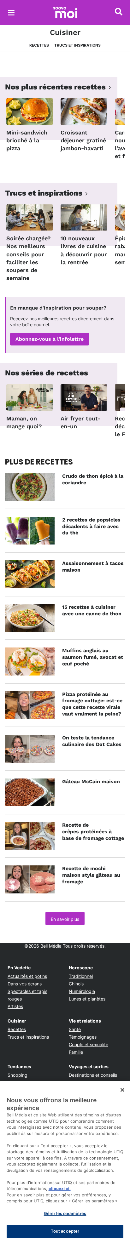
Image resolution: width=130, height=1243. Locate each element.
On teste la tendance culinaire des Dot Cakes (91, 741)
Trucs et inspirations (77, 45)
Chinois (76, 983)
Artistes (15, 1006)
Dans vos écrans (25, 983)
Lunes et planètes (87, 998)
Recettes (39, 45)
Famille (76, 1052)
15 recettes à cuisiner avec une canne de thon (91, 610)
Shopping (17, 1075)
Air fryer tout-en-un (81, 422)
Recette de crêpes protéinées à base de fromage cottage (93, 831)
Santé (75, 1029)
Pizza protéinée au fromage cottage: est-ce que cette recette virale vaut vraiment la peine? (92, 704)
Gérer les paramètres (65, 1213)
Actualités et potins (27, 976)
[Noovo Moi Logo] (65, 12)
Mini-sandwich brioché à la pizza (26, 140)
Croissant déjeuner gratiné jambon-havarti (83, 140)
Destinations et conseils (93, 1075)
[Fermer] (122, 1090)
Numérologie (82, 991)
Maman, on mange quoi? (24, 422)
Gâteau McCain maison (91, 781)
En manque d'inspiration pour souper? (58, 308)
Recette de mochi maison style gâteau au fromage (91, 875)
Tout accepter (65, 1231)
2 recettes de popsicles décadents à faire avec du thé (91, 526)
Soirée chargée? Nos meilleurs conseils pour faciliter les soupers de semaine (28, 258)
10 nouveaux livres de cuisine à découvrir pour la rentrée (84, 250)
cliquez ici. (60, 1188)
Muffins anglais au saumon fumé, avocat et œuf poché (92, 657)
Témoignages (83, 1037)
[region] (65, 1162)
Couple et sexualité (88, 1044)
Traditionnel (81, 976)
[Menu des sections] (11, 12)
